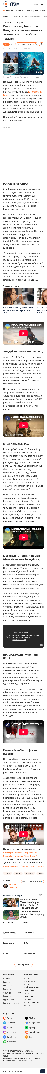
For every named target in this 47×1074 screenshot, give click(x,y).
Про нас (6, 978)
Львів (5, 953)
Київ (26, 943)
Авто (26, 922)
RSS (31, 1037)
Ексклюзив (8, 943)
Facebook (11, 1037)
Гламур (17, 16)
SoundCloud (34, 1032)
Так (43, 1071)
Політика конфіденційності (31, 985)
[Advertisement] (23, 152)
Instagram (11, 1032)
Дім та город (9, 932)
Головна (6, 16)
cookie (19, 1071)
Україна (9, 10)
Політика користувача (29, 979)
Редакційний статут (29, 991)
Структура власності (12, 992)
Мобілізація (29, 953)
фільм (7, 873)
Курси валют (9, 999)
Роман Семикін (13, 886)
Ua (35, 4)
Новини (20, 11)
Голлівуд (29, 873)
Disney (18, 873)
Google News (35, 1023)
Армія (29, 11)
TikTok (32, 1018)
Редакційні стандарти (28, 997)
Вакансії (7, 982)
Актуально (8, 922)
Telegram (11, 1023)
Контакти (7, 985)
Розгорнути (23, 964)
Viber (9, 1027)
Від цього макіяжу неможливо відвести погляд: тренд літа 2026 (18, 310)
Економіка (40, 11)
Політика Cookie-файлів (31, 1003)
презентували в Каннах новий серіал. (23, 865)
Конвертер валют (11, 1003)
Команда (7, 996)
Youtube (11, 1018)
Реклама (7, 989)
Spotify (32, 1027)
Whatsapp (11, 1041)
